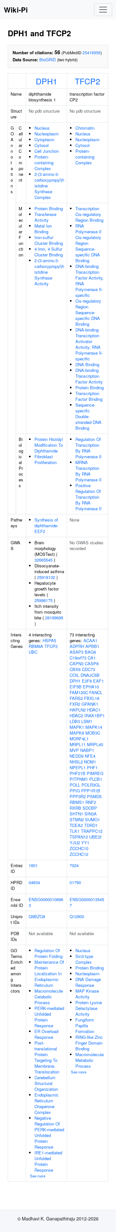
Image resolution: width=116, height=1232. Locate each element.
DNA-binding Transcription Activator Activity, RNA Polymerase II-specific (89, 344)
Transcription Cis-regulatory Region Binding (89, 214)
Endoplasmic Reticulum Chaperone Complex (46, 1103)
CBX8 (75, 669)
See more (37, 1175)
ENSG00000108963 (46, 902)
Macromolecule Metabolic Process (89, 1060)
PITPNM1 (79, 779)
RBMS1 (77, 802)
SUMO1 (92, 819)
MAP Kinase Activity (87, 994)
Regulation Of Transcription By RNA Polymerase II (88, 448)
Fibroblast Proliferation (45, 459)
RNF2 (90, 802)
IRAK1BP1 (94, 715)
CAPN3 (76, 663)
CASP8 (92, 663)
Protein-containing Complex (43, 162)
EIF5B (76, 687)
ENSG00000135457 (87, 902)
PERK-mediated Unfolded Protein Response (49, 1017)
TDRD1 (91, 825)
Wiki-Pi (16, 9)
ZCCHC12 (79, 854)
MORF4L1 (79, 739)
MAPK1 (77, 727)
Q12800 (77, 916)
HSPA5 (49, 640)
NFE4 (90, 756)
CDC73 (88, 669)
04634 (34, 882)
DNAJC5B (90, 675)
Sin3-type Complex (84, 959)
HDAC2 (76, 715)
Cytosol (41, 145)
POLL (75, 785)
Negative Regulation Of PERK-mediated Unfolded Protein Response (49, 1132)
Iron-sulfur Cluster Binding (48, 240)
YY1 (85, 843)
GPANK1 (90, 704)
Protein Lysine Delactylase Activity (88, 1008)
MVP (74, 750)
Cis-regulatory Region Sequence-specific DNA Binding (88, 312)
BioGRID (47, 59)
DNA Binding (87, 364)
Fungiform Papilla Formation (84, 1025)
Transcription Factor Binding (88, 396)
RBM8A (36, 646)
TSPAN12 (79, 837)
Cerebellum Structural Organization (46, 1083)
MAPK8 (77, 733)
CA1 (92, 658)
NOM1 (90, 762)
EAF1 (98, 681)
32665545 (43, 560)
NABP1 (87, 750)
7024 (74, 865)
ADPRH (77, 646)
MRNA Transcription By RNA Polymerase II (88, 471)
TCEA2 (76, 825)
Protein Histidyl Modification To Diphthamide (48, 445)
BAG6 (90, 652)
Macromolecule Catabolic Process (48, 996)
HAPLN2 (78, 710)
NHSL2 (76, 762)
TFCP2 (87, 81)
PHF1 (92, 767)
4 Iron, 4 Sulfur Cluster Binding (48, 252)
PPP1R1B (90, 791)
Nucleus (42, 128)
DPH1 (46, 81)
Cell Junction (46, 151)
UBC (33, 652)
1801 (33, 865)
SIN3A (90, 814)
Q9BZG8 (37, 916)
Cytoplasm (44, 139)
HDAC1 (94, 710)
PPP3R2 (78, 796)
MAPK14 (93, 727)
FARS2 (76, 698)
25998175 (43, 600)
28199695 (54, 618)
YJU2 (75, 843)
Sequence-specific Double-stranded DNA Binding (88, 416)
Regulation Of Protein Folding (48, 953)
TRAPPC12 (91, 831)
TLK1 (75, 831)
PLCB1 (95, 779)
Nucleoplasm (46, 134)
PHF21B (77, 773)
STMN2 (77, 819)
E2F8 (87, 681)
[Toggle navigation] (103, 9)
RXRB (75, 808)
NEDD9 (76, 756)
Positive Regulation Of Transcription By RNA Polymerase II (88, 497)
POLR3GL (91, 785)
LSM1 (86, 721)
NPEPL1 (78, 767)
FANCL (95, 692)
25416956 (91, 52)
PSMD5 (94, 796)
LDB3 (75, 721)
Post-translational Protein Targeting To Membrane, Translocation (46, 1057)
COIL (74, 675)
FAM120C (79, 692)
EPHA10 (91, 687)
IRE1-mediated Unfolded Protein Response (48, 1161)
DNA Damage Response (88, 982)
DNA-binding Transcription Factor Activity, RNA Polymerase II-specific (89, 280)
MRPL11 (78, 744)
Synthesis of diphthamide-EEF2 (46, 525)
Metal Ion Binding (43, 229)
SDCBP (89, 808)
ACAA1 (90, 640)
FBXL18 (91, 698)
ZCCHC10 (79, 848)
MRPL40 (95, 744)
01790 (75, 882)
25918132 (46, 577)
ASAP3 (76, 652)
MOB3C (92, 733)
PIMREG (95, 773)
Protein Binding (48, 208)
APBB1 (92, 646)
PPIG (75, 791)
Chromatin (84, 128)
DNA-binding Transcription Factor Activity (89, 376)
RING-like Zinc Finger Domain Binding (89, 1043)
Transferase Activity (45, 217)
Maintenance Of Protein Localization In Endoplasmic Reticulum (49, 973)
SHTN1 (76, 814)
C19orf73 (78, 658)
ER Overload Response (46, 1034)
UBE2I (95, 837)
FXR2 (75, 704)
